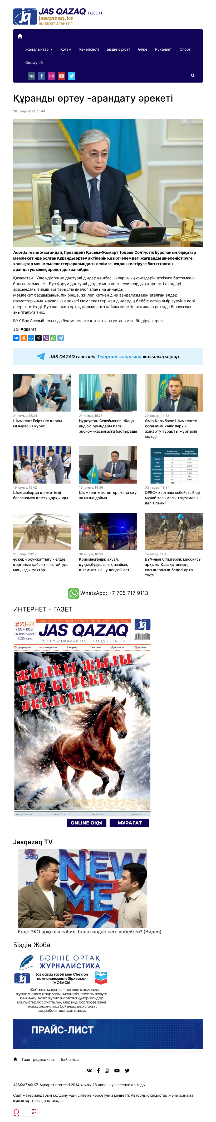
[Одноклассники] (24, 338)
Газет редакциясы (39, 1059)
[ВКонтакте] (16, 338)
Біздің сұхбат (118, 49)
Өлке (142, 49)
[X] (38, 338)
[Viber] (46, 338)
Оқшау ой (34, 62)
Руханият (163, 49)
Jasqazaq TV (33, 842)
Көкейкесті (89, 49)
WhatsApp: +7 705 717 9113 (113, 593)
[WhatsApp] (53, 338)
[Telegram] (60, 338)
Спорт (185, 49)
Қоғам (65, 49)
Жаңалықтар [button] (37, 49)
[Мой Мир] (31, 338)
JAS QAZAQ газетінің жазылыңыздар (113, 356)
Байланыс (70, 1059)
